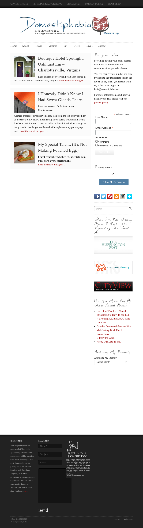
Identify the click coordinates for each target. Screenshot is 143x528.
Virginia (52, 45)
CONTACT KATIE (19, 3)
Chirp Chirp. (104, 196)
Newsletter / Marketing (110, 145)
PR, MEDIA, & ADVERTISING (47, 3)
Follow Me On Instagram (114, 182)
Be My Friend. (97, 196)
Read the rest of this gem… (72, 80)
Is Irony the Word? (106, 337)
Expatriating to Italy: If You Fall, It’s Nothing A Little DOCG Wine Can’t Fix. (113, 318)
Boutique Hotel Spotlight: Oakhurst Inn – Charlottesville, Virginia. (61, 64)
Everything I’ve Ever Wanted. (111, 311)
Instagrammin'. (123, 196)
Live (88, 45)
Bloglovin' (129, 196)
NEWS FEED (114, 3)
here (26, 491)
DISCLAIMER (73, 3)
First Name (101, 117)
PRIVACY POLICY (94, 3)
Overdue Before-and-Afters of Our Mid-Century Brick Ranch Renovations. (114, 330)
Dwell (77, 45)
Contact (102, 45)
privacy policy (101, 102)
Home (13, 45)
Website (125, 519)
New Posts (103, 141)
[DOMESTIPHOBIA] (68, 24)
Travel (38, 45)
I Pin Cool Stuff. (110, 196)
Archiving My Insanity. (105, 357)
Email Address (104, 128)
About (25, 45)
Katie (25, 522)
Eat (65, 45)
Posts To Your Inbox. (117, 196)
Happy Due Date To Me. (109, 341)
